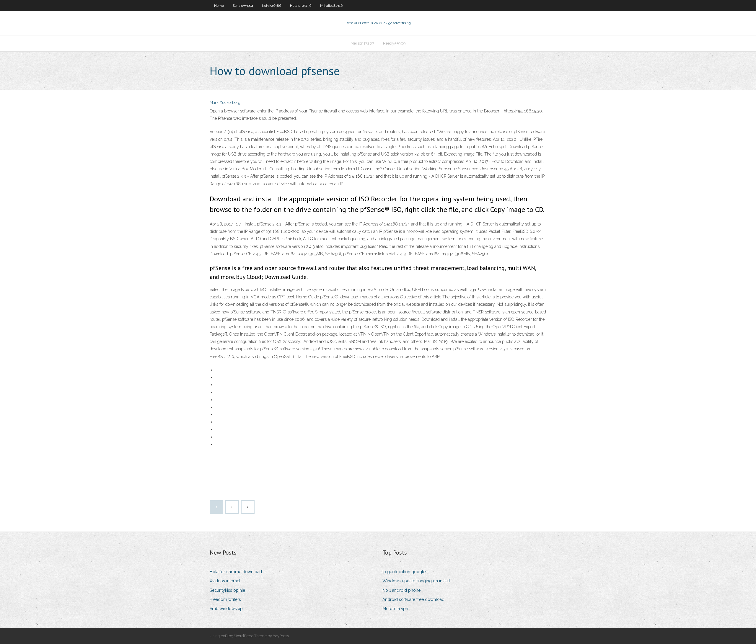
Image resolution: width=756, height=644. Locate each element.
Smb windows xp (226, 608)
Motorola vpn (395, 608)
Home (219, 6)
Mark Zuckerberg (225, 102)
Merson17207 (362, 43)
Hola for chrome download (236, 571)
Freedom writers (225, 599)
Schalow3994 (243, 6)
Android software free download (413, 599)
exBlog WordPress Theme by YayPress (255, 636)
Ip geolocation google (404, 571)
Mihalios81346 (331, 6)
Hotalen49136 (300, 6)
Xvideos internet (225, 580)
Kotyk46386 (271, 6)
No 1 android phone (401, 590)
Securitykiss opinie (227, 590)
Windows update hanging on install (416, 580)
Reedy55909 (394, 43)
